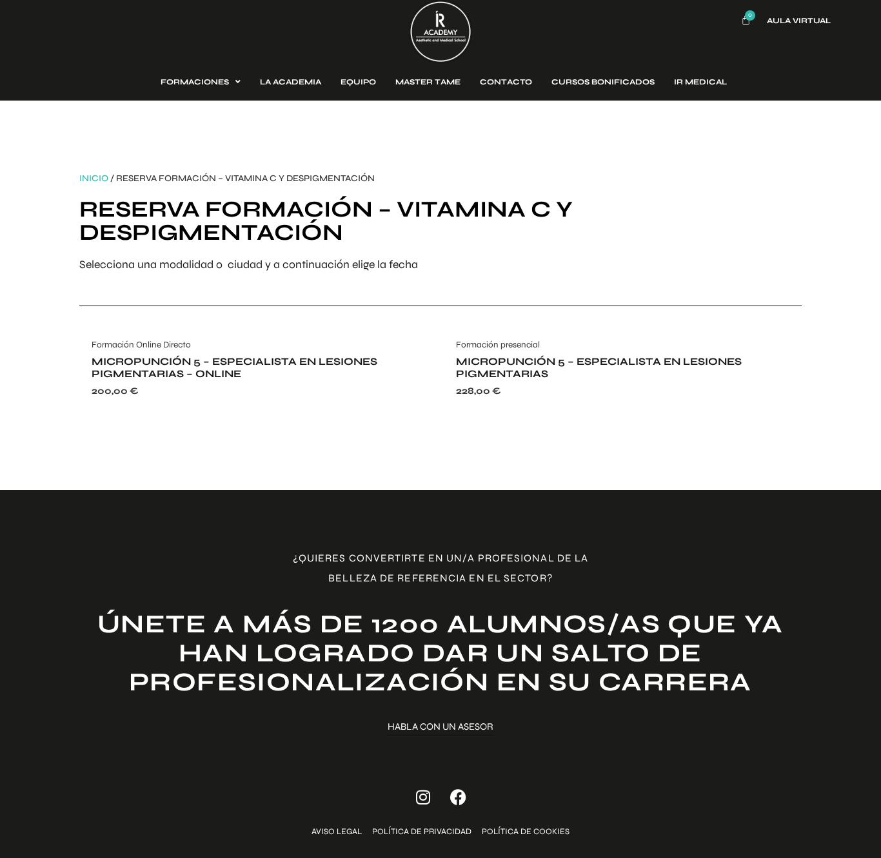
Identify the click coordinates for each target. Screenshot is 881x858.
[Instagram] (423, 797)
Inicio (93, 178)
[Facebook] (458, 797)
